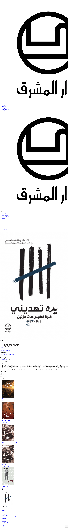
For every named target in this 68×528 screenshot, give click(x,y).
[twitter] (3, 526)
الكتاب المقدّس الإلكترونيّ (5, 109)
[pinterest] (3, 523)
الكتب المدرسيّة (4, 106)
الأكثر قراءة (6, 515)
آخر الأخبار (3, 110)
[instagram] (3, 525)
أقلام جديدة (3, 108)
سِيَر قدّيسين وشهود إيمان (5, 229)
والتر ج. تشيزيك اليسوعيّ (11, 354)
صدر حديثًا (3, 515)
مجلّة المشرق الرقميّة (5, 107)
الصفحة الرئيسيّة (4, 226)
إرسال (1, 376)
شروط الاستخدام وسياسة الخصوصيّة (6, 522)
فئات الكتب (3, 105)
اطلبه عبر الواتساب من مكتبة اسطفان (5, 350)
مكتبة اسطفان (4, 521)
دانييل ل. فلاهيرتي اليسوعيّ (3, 354)
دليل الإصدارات (4, 217)
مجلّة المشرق (3, 214)
